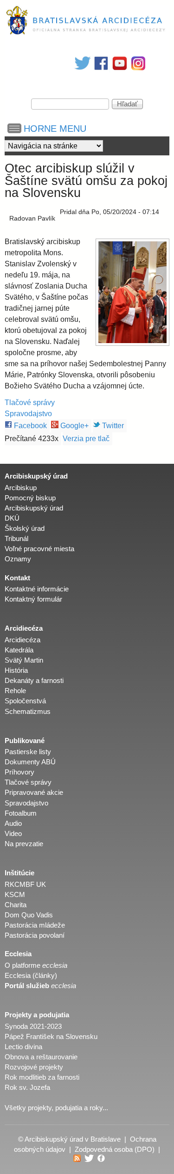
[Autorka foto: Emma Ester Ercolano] (132, 292)
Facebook (29, 426)
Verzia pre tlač (86, 439)
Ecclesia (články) (31, 975)
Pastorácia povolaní (34, 935)
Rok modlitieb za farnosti (42, 1077)
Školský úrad (25, 528)
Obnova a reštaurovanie (41, 1057)
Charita (15, 905)
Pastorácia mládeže (35, 925)
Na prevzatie (24, 844)
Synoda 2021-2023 (33, 1026)
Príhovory (19, 772)
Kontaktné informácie (37, 589)
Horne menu (55, 128)
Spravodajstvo (28, 414)
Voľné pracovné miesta (39, 549)
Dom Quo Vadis (29, 915)
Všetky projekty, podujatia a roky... (56, 1108)
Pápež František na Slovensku (51, 1036)
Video (13, 833)
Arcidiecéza (22, 640)
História (16, 670)
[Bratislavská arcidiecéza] (87, 34)
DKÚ (12, 518)
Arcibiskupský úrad (34, 508)
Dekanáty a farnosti (34, 680)
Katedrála (19, 650)
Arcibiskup (21, 488)
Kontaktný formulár (33, 599)
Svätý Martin (24, 660)
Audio (13, 823)
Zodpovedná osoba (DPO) (115, 1149)
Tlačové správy (30, 402)
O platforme (36, 965)
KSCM (15, 894)
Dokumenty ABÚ (30, 762)
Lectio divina (23, 1047)
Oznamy (18, 559)
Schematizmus (28, 711)
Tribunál (16, 538)
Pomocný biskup (30, 498)
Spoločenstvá (25, 701)
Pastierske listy (28, 752)
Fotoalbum (21, 813)
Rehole (15, 691)
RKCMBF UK (25, 884)
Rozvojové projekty (34, 1067)
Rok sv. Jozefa (27, 1087)
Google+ (73, 426)
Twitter (112, 426)
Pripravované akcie (34, 792)
